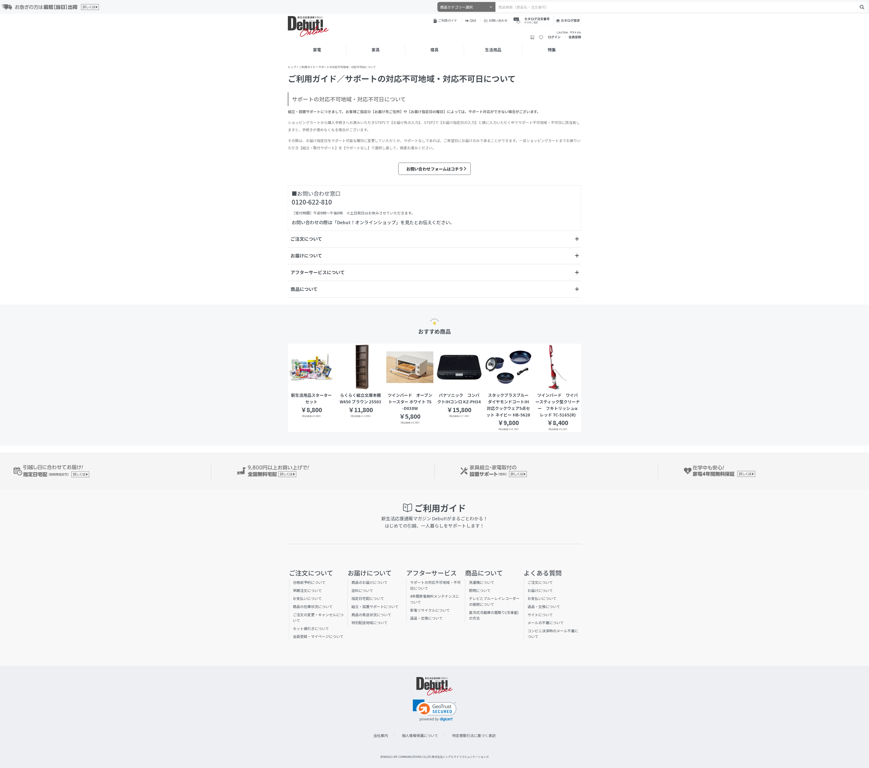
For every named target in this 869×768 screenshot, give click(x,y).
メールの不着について (546, 622)
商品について (304, 289)
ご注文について (306, 238)
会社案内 (380, 735)
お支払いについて (307, 598)
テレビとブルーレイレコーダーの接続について (494, 601)
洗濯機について (481, 582)
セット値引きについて (311, 628)
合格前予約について (309, 582)
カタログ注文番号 (537, 20)
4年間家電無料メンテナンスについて (434, 599)
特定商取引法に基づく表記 (474, 735)
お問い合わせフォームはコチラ (434, 169)
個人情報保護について (420, 735)
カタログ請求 (570, 20)
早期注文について (307, 590)
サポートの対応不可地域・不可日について (435, 585)
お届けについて (306, 255)
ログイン (554, 37)
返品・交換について (426, 618)
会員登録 (574, 37)
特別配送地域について (369, 622)
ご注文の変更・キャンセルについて (318, 617)
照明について (480, 590)
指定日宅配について (367, 598)
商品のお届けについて (369, 582)
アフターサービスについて (318, 272)
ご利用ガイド (447, 20)
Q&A (473, 20)
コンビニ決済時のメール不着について (553, 633)
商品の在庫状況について (313, 606)
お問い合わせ (498, 20)
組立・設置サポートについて (375, 606)
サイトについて (540, 614)
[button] (434, 710)
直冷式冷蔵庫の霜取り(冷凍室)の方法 (494, 615)
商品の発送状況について (371, 614)
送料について (362, 590)
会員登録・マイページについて (318, 636)
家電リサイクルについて (430, 610)
